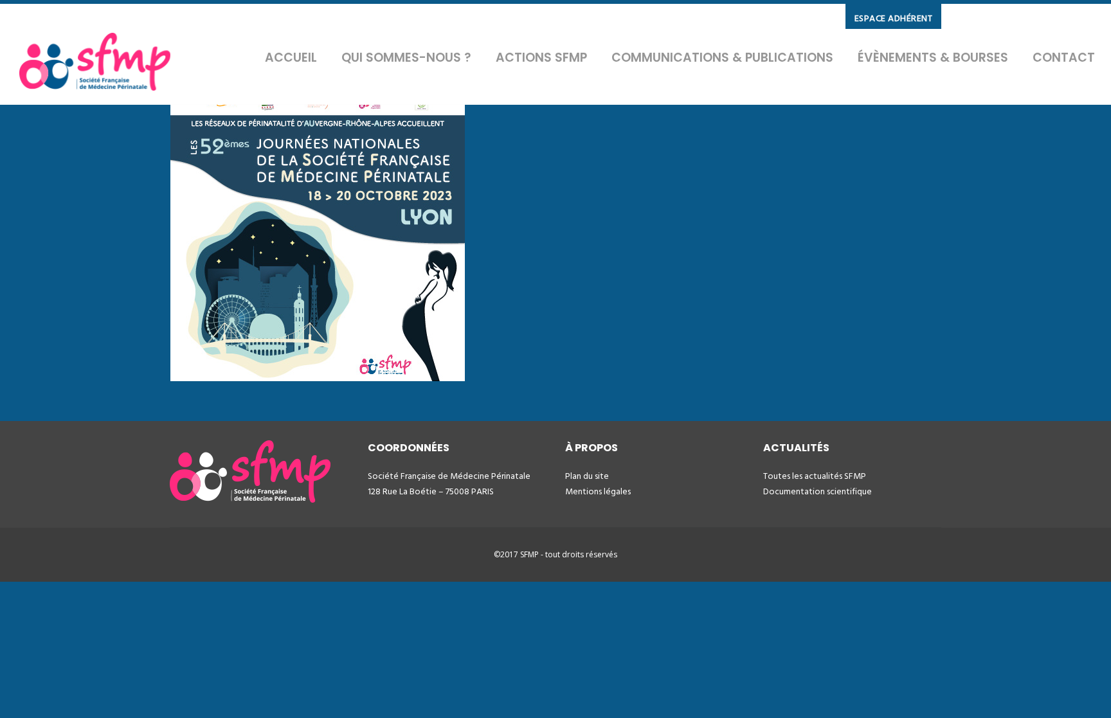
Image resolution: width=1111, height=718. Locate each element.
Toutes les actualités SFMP (814, 476)
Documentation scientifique (817, 491)
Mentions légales (598, 491)
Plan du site (587, 476)
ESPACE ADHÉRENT (893, 18)
